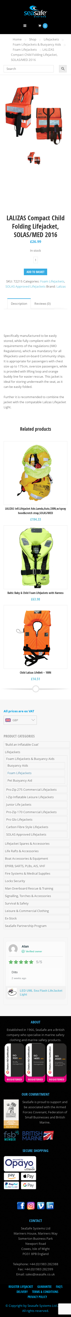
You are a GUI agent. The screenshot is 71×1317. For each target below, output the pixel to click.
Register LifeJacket (21, 1287)
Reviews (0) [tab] (42, 303)
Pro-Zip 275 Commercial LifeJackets (31, 789)
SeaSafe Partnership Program (26, 926)
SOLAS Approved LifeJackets (25, 286)
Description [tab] (19, 303)
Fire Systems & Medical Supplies (27, 873)
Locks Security (15, 881)
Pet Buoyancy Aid (19, 780)
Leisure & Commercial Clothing (27, 911)
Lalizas (61, 286)
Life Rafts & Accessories (22, 851)
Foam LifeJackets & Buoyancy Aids (37, 44)
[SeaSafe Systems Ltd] (35, 14)
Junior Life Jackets (18, 804)
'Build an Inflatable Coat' (22, 744)
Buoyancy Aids (17, 765)
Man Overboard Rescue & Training (29, 888)
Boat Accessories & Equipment (26, 858)
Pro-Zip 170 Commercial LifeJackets (31, 812)
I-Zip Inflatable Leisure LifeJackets (30, 797)
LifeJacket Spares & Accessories (27, 843)
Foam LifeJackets (25, 49)
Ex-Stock (11, 918)
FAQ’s (59, 1287)
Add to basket (35, 272)
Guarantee (44, 1287)
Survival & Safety (17, 903)
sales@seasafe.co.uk (40, 1274)
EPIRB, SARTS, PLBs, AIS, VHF (25, 866)
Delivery (22, 1292)
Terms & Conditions (45, 1292)
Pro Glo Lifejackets (19, 819)
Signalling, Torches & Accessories (28, 896)
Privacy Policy (37, 1297)
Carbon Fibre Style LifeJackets (27, 827)
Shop (32, 39)
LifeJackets (51, 39)
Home (17, 39)
